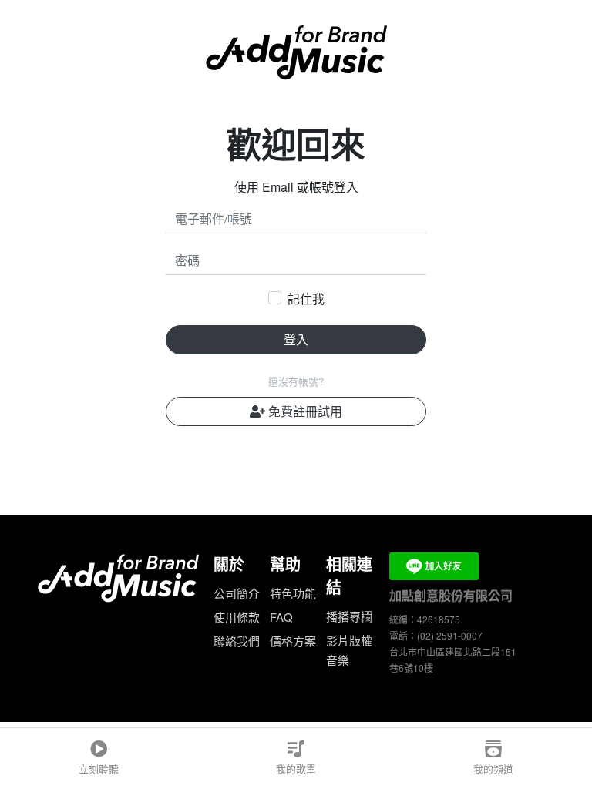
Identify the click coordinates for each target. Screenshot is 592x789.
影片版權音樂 (349, 650)
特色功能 (293, 593)
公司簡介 (237, 593)
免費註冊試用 (303, 411)
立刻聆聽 (99, 768)
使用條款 (237, 617)
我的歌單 (296, 768)
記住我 (306, 298)
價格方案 (293, 641)
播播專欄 (349, 616)
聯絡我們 (237, 641)
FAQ (281, 617)
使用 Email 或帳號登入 (296, 187)
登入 (296, 339)
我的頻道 (493, 768)
